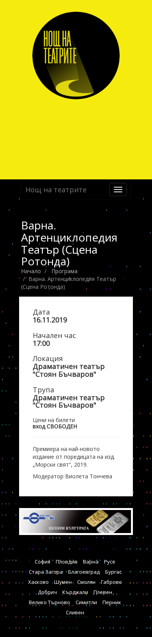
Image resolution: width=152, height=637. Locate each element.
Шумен (63, 581)
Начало (31, 271)
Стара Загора (46, 571)
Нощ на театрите (56, 189)
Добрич (47, 592)
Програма (64, 271)
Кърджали (75, 592)
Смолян (86, 581)
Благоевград (84, 571)
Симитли (86, 602)
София (42, 561)
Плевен (103, 592)
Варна (91, 561)
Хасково (38, 581)
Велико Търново (49, 602)
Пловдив (67, 561)
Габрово (111, 581)
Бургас (113, 571)
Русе (109, 561)
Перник (112, 602)
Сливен (75, 612)
